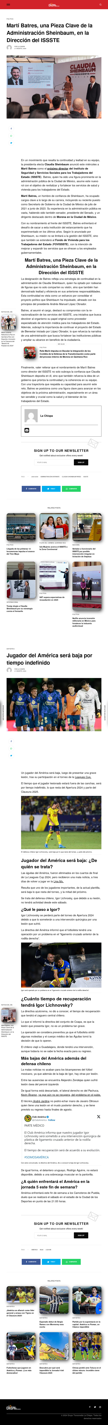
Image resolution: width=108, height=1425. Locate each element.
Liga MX (48, 1249)
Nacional (76, 545)
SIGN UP (81, 462)
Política (10, 19)
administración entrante (50, 476)
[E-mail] (26, 431)
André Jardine (41, 1101)
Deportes (10, 648)
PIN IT (63, 823)
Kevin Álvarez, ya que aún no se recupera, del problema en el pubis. (61, 1095)
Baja (41, 1249)
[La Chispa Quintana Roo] (54, 5)
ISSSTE (85, 476)
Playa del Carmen (47, 543)
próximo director (57, 168)
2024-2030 (34, 476)
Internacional (12, 602)
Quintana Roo (60, 543)
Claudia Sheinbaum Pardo (71, 476)
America (34, 1249)
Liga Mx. (59, 881)
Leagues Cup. (83, 777)
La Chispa (21, 46)
